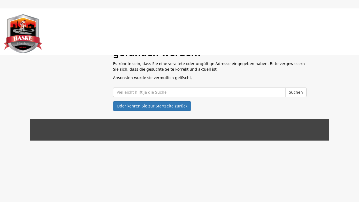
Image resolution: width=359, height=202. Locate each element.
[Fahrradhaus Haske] (23, 33)
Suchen (296, 92)
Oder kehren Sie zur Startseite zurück (152, 106)
